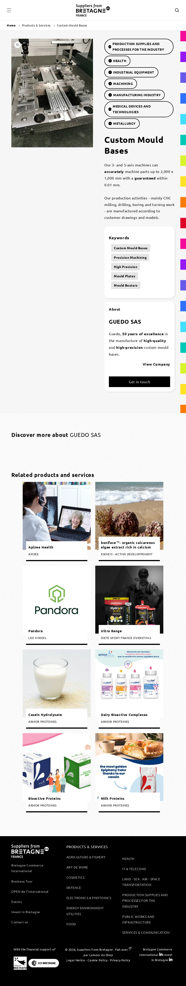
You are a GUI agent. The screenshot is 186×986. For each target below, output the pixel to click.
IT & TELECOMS (134, 869)
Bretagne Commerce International (27, 868)
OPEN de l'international (30, 891)
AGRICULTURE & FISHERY (85, 857)
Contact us (19, 922)
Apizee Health (41, 547)
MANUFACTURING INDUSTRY (137, 95)
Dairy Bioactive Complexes (124, 714)
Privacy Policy (120, 960)
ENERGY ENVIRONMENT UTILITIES (85, 911)
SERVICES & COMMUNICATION (145, 932)
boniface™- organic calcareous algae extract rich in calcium (128, 545)
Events (16, 902)
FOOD (71, 924)
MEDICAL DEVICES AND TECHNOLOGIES (132, 109)
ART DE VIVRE (77, 867)
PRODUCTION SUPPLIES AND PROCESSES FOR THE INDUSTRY (138, 46)
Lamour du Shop (101, 955)
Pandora (35, 631)
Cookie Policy (97, 960)
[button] (9, 10)
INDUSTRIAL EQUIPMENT (133, 72)
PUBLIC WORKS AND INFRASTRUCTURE (138, 919)
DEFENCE (73, 887)
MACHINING (123, 83)
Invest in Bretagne (25, 912)
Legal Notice (75, 960)
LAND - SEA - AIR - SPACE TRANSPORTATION (141, 882)
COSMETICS (75, 877)
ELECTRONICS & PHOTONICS (88, 898)
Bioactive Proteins (44, 798)
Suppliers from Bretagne (95, 949)
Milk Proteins (113, 798)
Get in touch (139, 382)
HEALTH (119, 61)
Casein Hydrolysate (45, 714)
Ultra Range (111, 631)
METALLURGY (124, 123)
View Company (156, 364)
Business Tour (22, 881)
